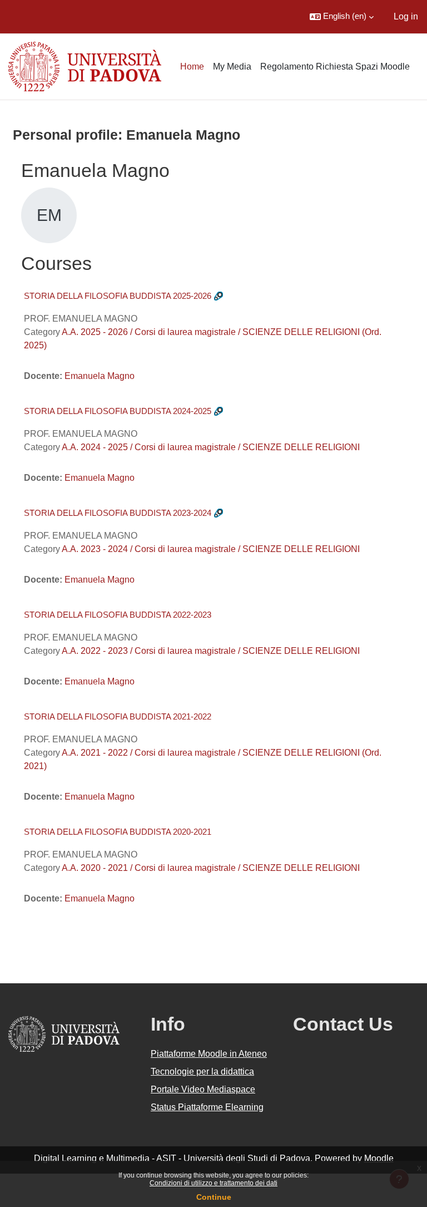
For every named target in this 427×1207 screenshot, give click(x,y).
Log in (406, 16)
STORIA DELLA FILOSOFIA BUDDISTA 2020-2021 (117, 831)
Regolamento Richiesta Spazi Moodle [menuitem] (335, 66)
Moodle (379, 1158)
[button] (341, 16)
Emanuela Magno (99, 376)
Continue (213, 1197)
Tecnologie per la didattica (202, 1071)
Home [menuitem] (192, 66)
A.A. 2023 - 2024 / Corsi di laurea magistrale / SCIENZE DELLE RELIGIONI (211, 549)
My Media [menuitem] (232, 66)
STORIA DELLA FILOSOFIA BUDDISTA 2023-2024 (117, 513)
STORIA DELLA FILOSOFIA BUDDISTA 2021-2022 (117, 716)
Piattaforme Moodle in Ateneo (209, 1053)
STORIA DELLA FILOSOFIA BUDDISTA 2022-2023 (117, 614)
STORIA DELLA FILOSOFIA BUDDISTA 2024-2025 (117, 411)
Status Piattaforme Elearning (207, 1107)
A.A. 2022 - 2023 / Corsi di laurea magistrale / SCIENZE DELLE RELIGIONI (211, 651)
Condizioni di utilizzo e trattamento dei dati (213, 1183)
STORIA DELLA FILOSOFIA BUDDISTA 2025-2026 (117, 295)
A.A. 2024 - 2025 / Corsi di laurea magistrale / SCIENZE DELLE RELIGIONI (211, 447)
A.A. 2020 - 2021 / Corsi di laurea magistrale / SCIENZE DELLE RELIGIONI (211, 868)
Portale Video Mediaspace (203, 1089)
